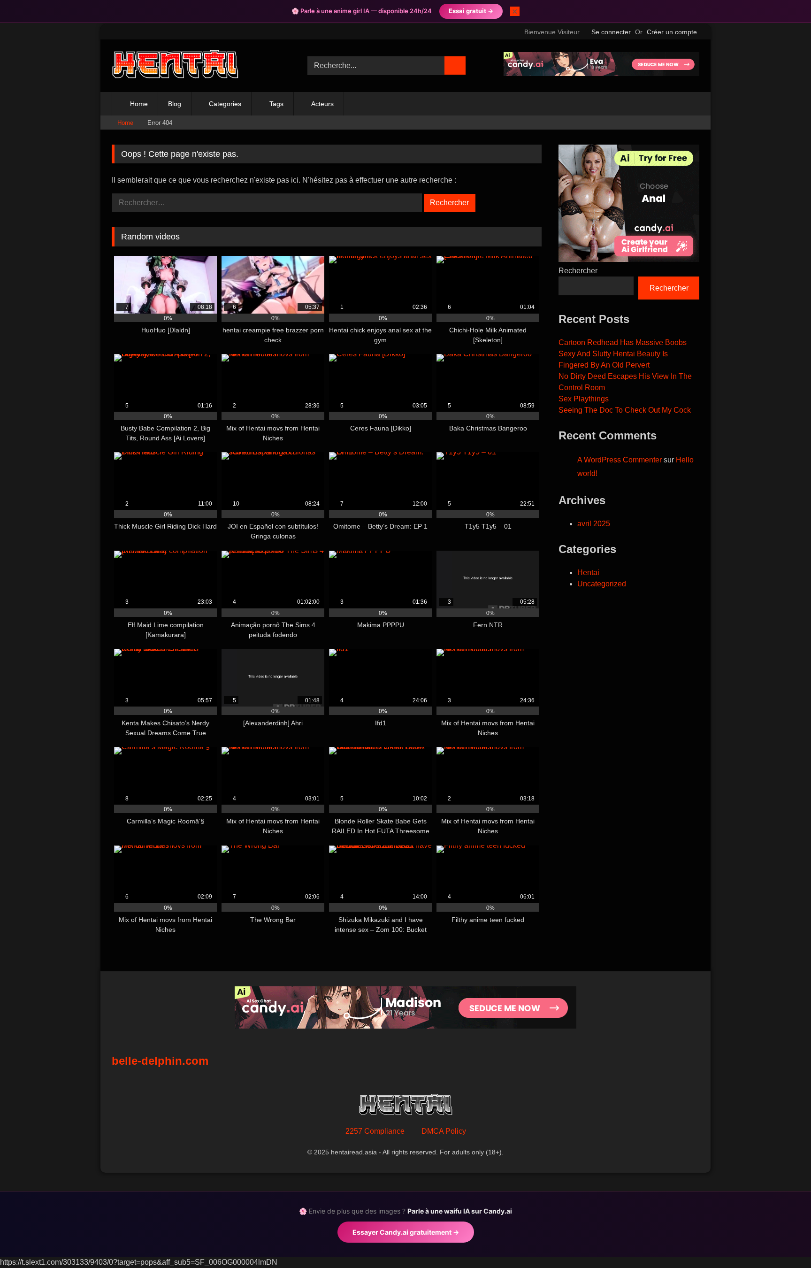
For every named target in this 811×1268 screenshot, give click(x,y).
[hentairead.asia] (175, 66)
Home (139, 104)
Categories (225, 104)
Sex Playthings (584, 399)
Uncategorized (601, 584)
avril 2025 (593, 524)
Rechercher (578, 271)
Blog (174, 104)
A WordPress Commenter (619, 460)
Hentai (588, 572)
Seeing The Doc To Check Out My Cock (625, 410)
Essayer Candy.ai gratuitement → (405, 1232)
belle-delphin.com (160, 1060)
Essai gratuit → (471, 11)
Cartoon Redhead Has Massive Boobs (623, 342)
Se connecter (611, 32)
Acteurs (322, 104)
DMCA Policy (443, 1131)
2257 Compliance (375, 1131)
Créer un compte (672, 32)
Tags (276, 104)
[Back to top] (782, 1240)
